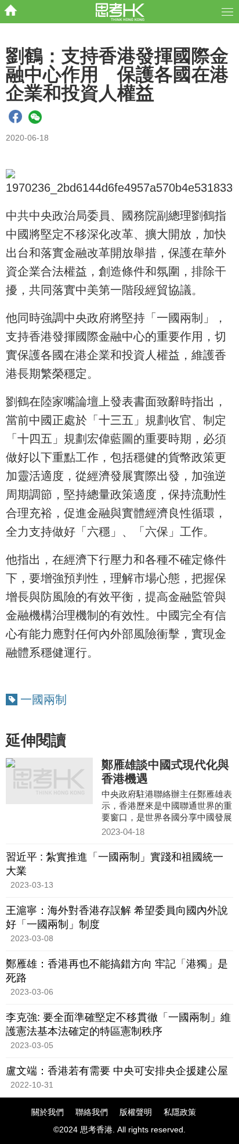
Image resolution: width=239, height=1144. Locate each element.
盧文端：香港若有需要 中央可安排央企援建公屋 (117, 1071)
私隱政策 (180, 1112)
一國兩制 (43, 699)
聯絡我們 (91, 1112)
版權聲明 (135, 1112)
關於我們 (47, 1112)
